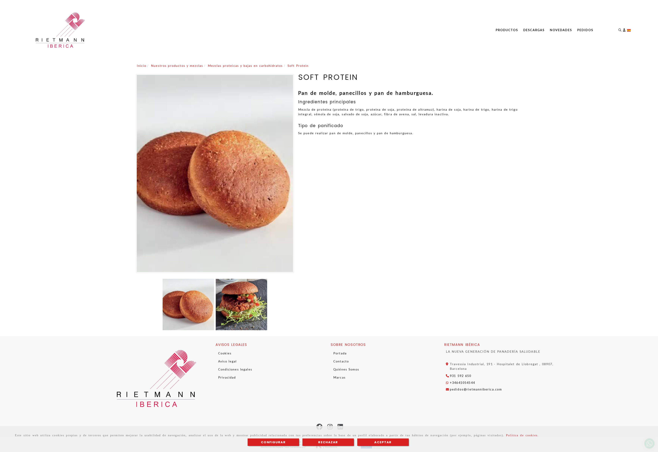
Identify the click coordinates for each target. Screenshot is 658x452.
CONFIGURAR (273, 442)
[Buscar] (620, 30)
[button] (624, 30)
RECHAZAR (328, 442)
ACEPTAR (383, 442)
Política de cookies (522, 435)
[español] (629, 30)
